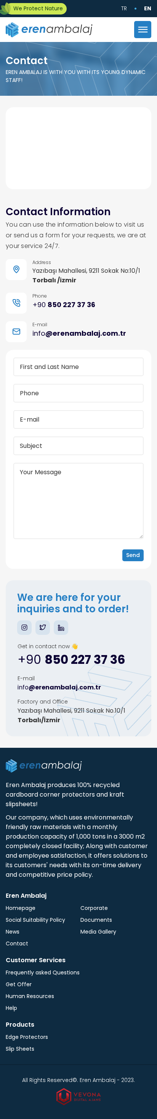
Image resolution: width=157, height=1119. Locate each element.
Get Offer (19, 984)
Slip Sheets (20, 1049)
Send (133, 555)
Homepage (20, 908)
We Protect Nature (38, 8)
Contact (17, 943)
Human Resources (30, 996)
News (12, 931)
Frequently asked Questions (43, 972)
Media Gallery (98, 931)
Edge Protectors (27, 1037)
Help (11, 1008)
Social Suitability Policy (35, 920)
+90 (63, 304)
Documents (96, 920)
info (79, 333)
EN (147, 8)
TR (124, 8)
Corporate (94, 908)
